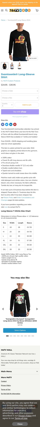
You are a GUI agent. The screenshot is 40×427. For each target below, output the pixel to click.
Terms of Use (21, 418)
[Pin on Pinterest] (14, 124)
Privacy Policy (25, 415)
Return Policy (8, 197)
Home (3, 20)
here (6, 207)
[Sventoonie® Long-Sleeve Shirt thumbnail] (4, 65)
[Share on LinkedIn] (10, 124)
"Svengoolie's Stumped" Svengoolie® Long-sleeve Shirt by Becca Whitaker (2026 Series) (20, 321)
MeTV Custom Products (11, 81)
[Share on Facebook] (2, 124)
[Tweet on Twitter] (6, 124)
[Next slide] (37, 309)
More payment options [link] (20, 117)
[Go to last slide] (3, 309)
